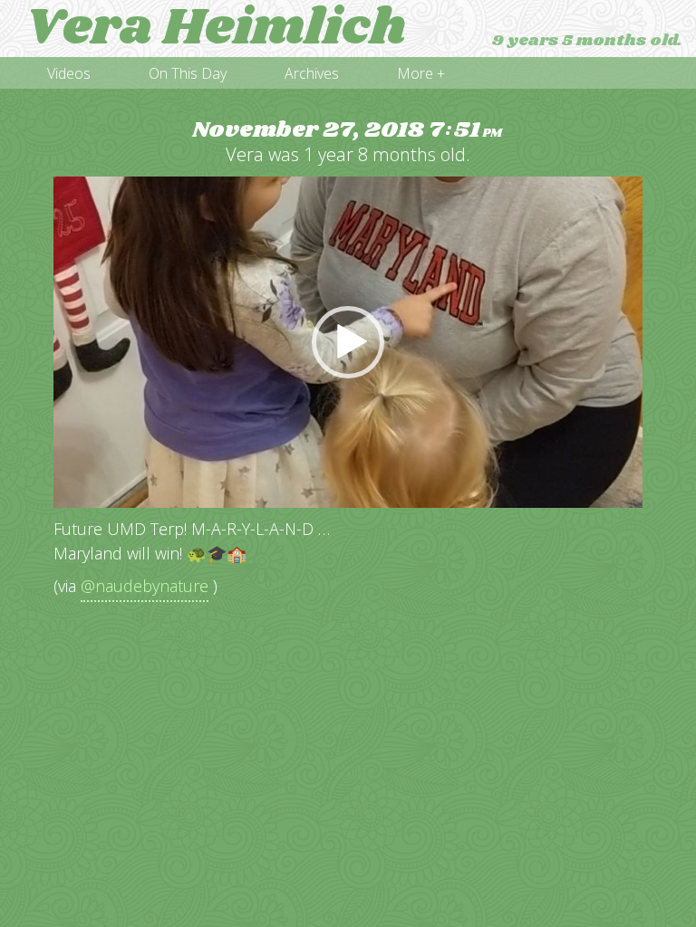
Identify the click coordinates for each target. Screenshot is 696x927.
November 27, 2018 (347, 131)
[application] (348, 342)
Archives (312, 73)
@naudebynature (144, 586)
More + (421, 73)
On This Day (188, 73)
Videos (69, 73)
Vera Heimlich (215, 29)
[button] (348, 342)
